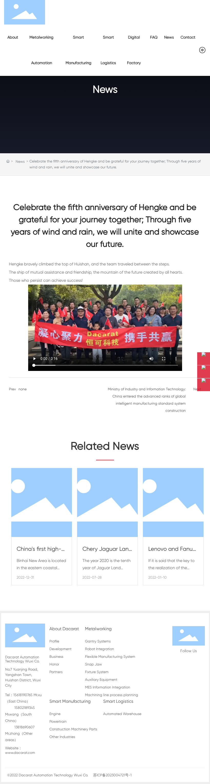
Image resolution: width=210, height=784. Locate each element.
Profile (54, 641)
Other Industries (62, 737)
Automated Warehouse (122, 714)
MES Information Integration (107, 687)
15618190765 (23, 695)
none (22, 389)
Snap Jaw (93, 664)
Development (60, 649)
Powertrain (58, 721)
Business (56, 656)
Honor (54, 664)
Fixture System (97, 672)
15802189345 (24, 708)
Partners (55, 672)
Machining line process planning (111, 695)
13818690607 (24, 727)
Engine (54, 714)
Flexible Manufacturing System (110, 656)
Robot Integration (99, 649)
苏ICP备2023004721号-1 (112, 775)
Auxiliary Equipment (101, 679)
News (105, 89)
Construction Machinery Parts (73, 729)
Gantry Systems (98, 641)
